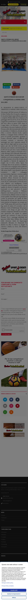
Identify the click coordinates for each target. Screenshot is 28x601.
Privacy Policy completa (8, 586)
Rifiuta (14, 597)
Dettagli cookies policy (7, 583)
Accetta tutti (14, 590)
